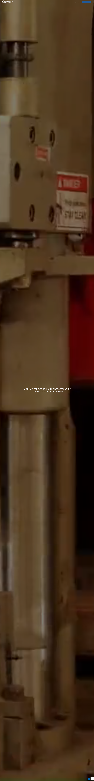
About (57, 2)
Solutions (48, 2)
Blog (63, 2)
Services (52, 2)
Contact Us (71, 2)
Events (60, 2)
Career (66, 2)
